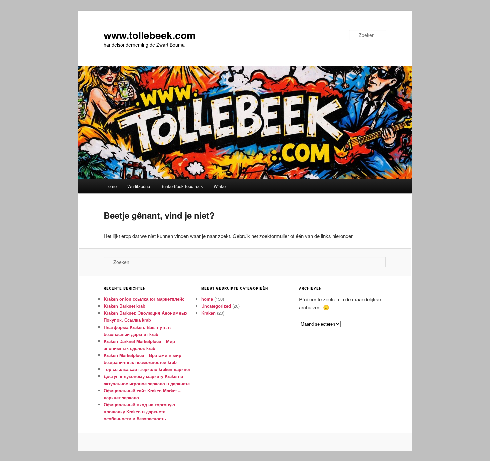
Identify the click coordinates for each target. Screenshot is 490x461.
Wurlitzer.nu (138, 186)
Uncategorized (216, 306)
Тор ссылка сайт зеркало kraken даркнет (147, 369)
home (207, 299)
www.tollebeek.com (150, 35)
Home (111, 186)
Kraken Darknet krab (124, 306)
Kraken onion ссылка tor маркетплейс (144, 299)
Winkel (220, 186)
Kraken (208, 313)
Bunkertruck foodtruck (181, 186)
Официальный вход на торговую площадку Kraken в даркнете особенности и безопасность (139, 411)
